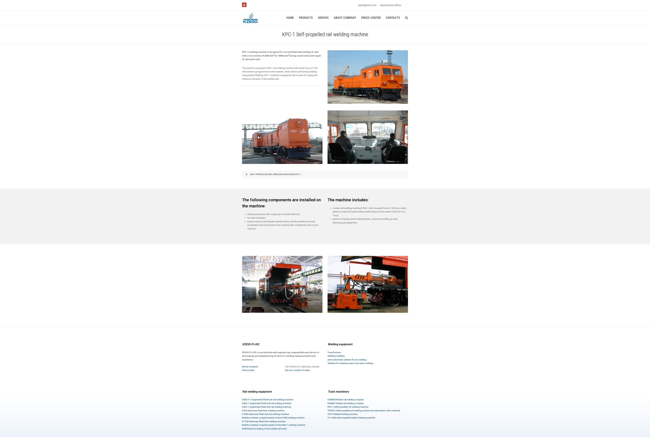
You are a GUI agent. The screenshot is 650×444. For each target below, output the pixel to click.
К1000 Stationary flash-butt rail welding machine (265, 414)
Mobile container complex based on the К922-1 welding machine (273, 425)
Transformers (334, 352)
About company (250, 366)
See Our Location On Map (297, 370)
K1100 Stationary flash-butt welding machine (264, 421)
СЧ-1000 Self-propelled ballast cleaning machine (351, 417)
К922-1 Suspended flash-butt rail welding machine (266, 407)
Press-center (248, 370)
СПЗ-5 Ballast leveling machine (343, 414)
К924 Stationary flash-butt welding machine (263, 410)
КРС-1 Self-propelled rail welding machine (348, 407)
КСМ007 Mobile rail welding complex (346, 403)
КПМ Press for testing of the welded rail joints (264, 428)
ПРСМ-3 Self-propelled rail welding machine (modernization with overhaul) (364, 410)
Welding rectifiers (336, 356)
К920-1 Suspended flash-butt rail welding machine (266, 403)
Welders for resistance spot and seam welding (350, 363)
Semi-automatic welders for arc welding (347, 359)
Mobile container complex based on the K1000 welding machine (273, 417)
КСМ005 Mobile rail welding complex (346, 399)
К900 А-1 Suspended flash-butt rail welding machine (267, 399)
